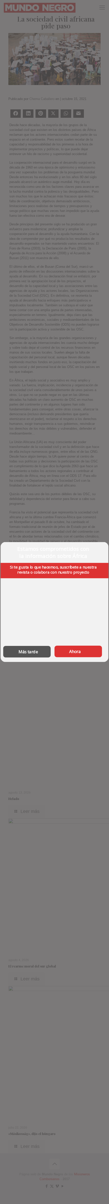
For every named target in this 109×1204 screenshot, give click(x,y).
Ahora (75, 651)
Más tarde (28, 652)
